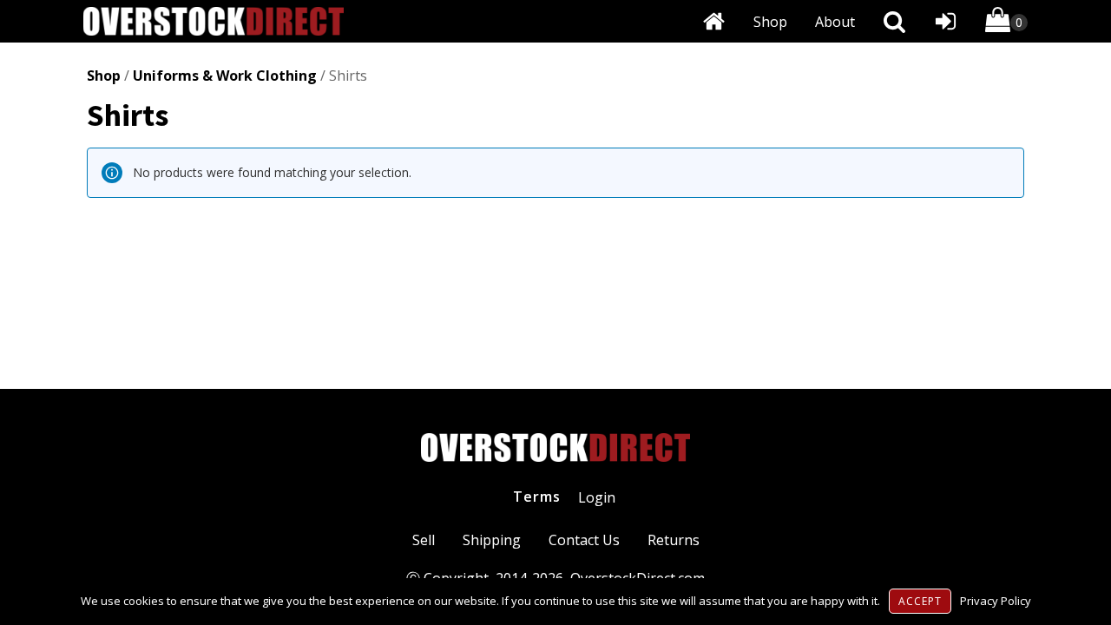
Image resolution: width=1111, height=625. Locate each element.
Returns (674, 539)
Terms (537, 496)
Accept (920, 601)
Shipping (492, 539)
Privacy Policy (995, 601)
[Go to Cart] (1006, 23)
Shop (770, 21)
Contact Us (584, 539)
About (835, 21)
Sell (423, 539)
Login (596, 497)
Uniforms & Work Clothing (225, 75)
